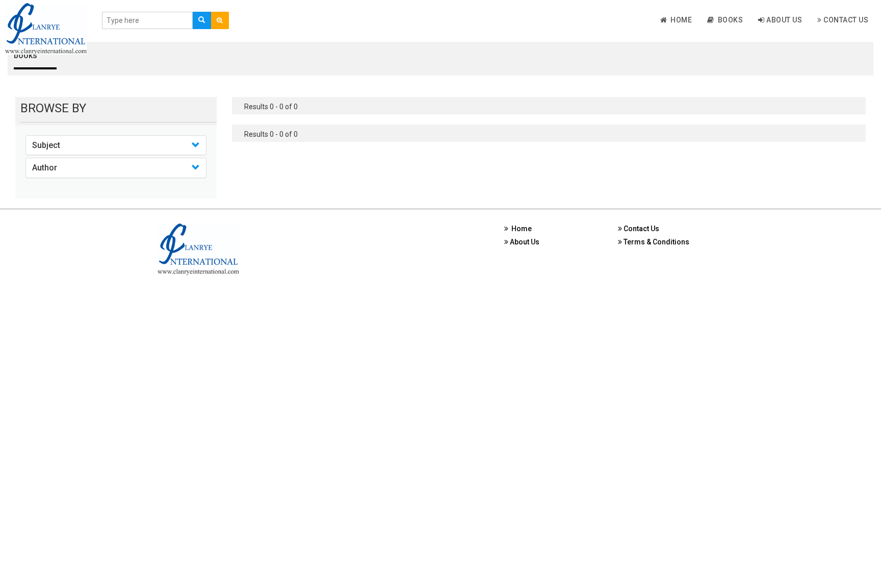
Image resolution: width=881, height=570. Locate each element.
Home (679, 20)
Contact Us (845, 20)
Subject (46, 145)
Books (728, 20)
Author (44, 167)
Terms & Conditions (655, 242)
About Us (783, 20)
